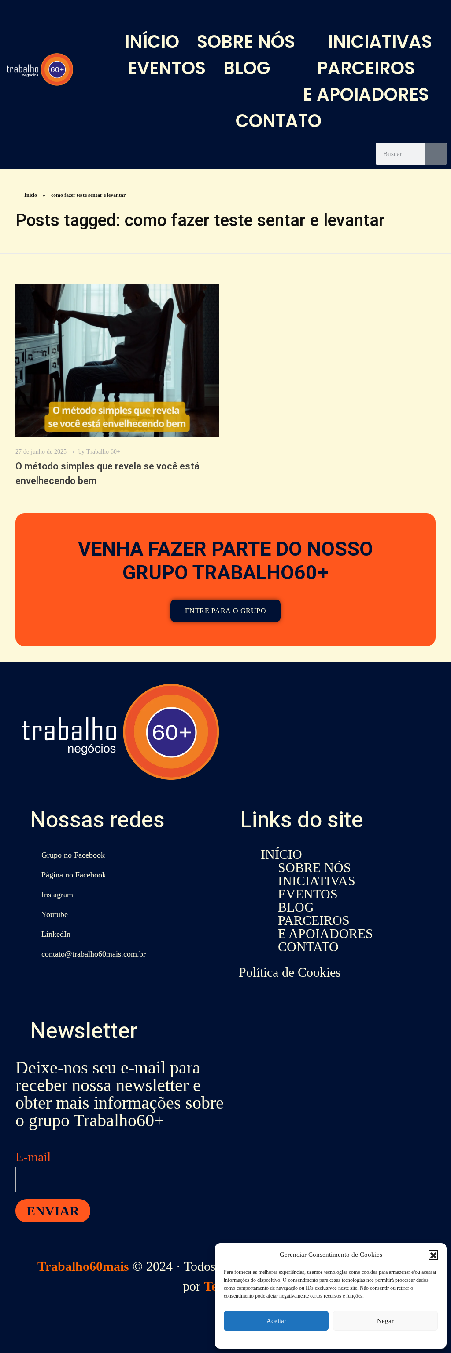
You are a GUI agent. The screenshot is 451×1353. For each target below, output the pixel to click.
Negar (385, 1320)
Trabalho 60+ (103, 451)
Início (30, 195)
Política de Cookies (290, 972)
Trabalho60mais (83, 1266)
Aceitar (276, 1320)
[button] (433, 1254)
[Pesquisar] (436, 154)
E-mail (33, 1156)
